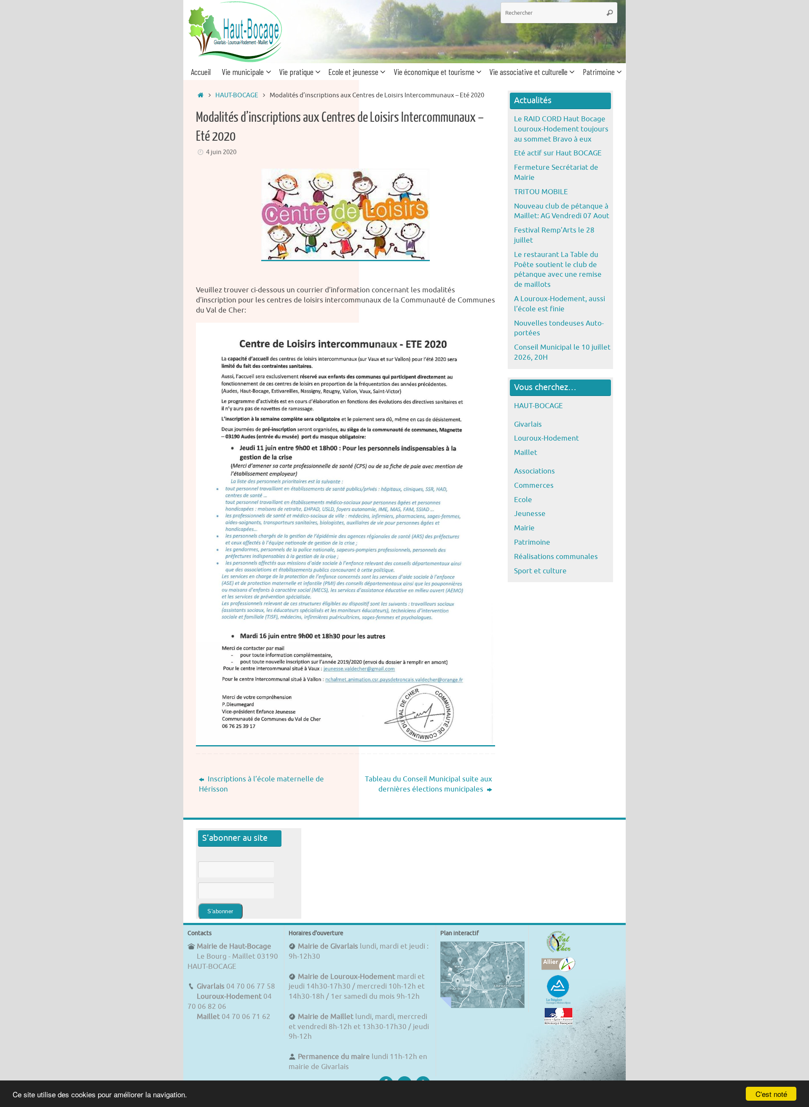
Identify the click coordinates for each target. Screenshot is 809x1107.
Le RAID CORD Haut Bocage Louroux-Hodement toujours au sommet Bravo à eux (561, 129)
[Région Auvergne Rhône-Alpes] (558, 1002)
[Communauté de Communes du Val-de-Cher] (558, 952)
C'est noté (771, 1093)
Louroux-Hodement (546, 438)
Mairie (524, 528)
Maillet (525, 452)
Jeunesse (530, 513)
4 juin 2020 (221, 152)
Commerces (534, 485)
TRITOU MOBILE (541, 191)
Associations (534, 471)
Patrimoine (532, 542)
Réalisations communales (556, 556)
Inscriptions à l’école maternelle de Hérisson (261, 784)
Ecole (523, 499)
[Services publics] (558, 1022)
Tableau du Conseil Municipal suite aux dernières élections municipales (428, 784)
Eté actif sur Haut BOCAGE (558, 153)
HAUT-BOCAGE (236, 95)
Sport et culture (540, 571)
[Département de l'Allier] (558, 969)
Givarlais (528, 424)
